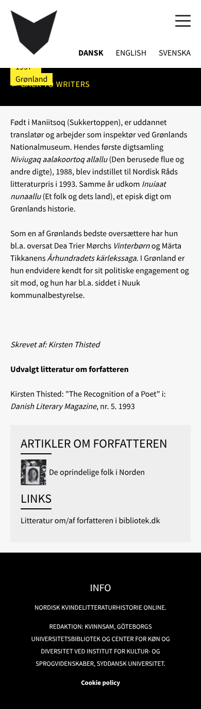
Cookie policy (100, 683)
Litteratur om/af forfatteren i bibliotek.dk (90, 521)
